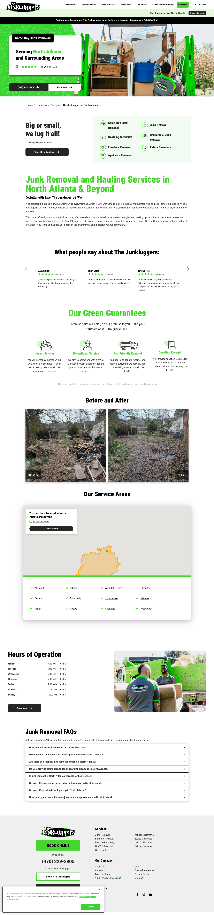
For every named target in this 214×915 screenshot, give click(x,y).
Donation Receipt (170, 352)
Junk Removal (102, 834)
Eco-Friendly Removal (128, 353)
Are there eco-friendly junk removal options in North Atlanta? (62, 762)
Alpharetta (40, 588)
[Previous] (26, 269)
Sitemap (139, 877)
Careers (99, 870)
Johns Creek (111, 598)
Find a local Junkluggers (58, 876)
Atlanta (73, 588)
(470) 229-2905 (26, 87)
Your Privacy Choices (106, 877)
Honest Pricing (44, 353)
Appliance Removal (144, 834)
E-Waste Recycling (104, 842)
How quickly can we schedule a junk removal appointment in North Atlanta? (70, 797)
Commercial (101, 850)
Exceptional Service (86, 353)
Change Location (197, 13)
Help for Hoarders (144, 842)
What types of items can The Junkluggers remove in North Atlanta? (66, 754)
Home (30, 105)
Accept (90, 906)
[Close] (99, 889)
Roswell (74, 608)
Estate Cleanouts (143, 838)
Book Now (62, 87)
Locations (42, 105)
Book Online (58, 845)
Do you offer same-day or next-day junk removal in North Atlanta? (65, 783)
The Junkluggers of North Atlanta (167, 13)
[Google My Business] (150, 894)
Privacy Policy (142, 874)
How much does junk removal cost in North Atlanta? (57, 747)
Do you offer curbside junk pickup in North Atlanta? (57, 790)
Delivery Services (143, 846)
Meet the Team (102, 874)
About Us (100, 866)
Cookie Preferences (87, 896)
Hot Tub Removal (104, 846)
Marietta (145, 598)
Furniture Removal (104, 838)
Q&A (137, 866)
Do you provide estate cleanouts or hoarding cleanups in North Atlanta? (68, 769)
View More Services (44, 152)
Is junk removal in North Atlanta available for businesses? (60, 776)
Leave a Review (51, 528)
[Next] (187, 269)
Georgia (55, 105)
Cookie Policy (13, 899)
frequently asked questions (94, 739)
